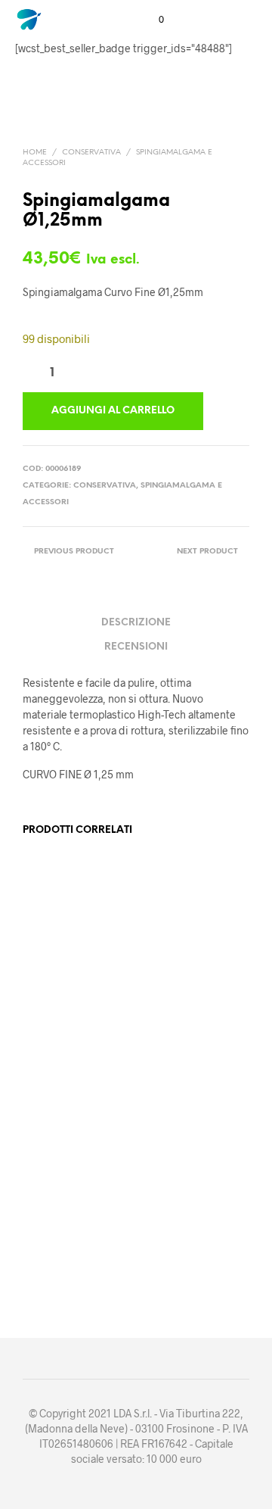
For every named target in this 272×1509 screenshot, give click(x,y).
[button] (151, 19)
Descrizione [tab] (136, 623)
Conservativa (91, 152)
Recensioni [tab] (136, 647)
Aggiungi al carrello (59, 1024)
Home (35, 152)
